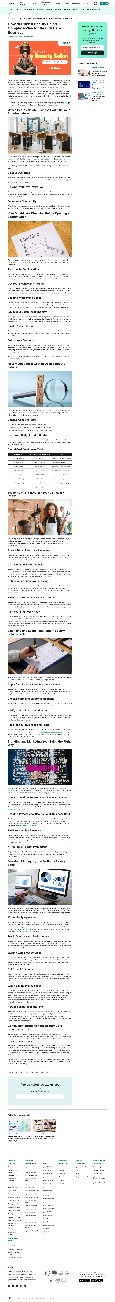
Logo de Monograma (48, 1198)
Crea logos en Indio (13, 1200)
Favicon (10, 1184)
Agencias (61, 1180)
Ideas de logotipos (30, 1163)
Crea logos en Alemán (14, 1207)
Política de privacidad (21, 1298)
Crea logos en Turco (14, 1197)
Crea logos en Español (14, 1210)
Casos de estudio (78, 9)
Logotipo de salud (30, 1194)
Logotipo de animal (30, 1209)
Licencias (51, 1298)
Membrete (11, 1175)
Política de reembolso (41, 1298)
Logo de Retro (46, 1232)
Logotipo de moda (30, 1172)
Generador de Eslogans (15, 1249)
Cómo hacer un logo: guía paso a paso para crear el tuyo (99, 86)
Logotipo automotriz (31, 1187)
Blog (15, 18)
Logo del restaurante (31, 1175)
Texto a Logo (12, 1190)
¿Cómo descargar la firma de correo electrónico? (99, 1184)
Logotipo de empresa (31, 1197)
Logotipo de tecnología (32, 1190)
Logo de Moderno (47, 1180)
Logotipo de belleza (31, 1205)
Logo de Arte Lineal (47, 1173)
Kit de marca (11, 1163)
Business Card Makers (29, 826)
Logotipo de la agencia (32, 1222)
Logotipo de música (30, 1215)
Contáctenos (97, 1163)
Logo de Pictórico (47, 1177)
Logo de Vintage (47, 1195)
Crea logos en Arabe (14, 1194)
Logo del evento (30, 1219)
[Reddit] (32, 1072)
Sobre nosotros (80, 1163)
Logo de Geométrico (48, 1208)
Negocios (67, 9)
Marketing (49, 9)
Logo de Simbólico (47, 1212)
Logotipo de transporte (32, 1231)
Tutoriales (58, 9)
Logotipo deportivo (30, 1184)
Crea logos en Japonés (15, 1229)
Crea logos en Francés (14, 1217)
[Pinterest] (42, 1072)
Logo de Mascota (47, 1183)
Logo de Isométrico (47, 1187)
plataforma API (63, 1163)
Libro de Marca (12, 1187)
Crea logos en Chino (14, 1204)
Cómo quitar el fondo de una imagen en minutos (98, 98)
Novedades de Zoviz (93, 9)
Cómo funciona (97, 1173)
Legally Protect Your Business (51, 732)
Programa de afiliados (82, 1177)
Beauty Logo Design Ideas (16, 809)
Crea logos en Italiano (14, 1220)
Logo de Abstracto (47, 1218)
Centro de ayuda (98, 1167)
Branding (40, 9)
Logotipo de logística (31, 1212)
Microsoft (62, 1183)
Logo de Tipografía (47, 1215)
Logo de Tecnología (48, 1225)
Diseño (17, 9)
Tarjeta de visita (12, 1167)
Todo (10, 9)
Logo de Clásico (47, 1222)
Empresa (61, 1170)
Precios (78, 1170)
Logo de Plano (46, 1170)
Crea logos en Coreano (15, 1214)
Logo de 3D (45, 1163)
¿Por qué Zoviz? (81, 1167)
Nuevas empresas (64, 1167)
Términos (31, 1298)
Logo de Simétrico (47, 1205)
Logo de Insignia (47, 1202)
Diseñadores (62, 1177)
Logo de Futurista (47, 1228)
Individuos (62, 1173)
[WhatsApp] (37, 1072)
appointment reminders (28, 929)
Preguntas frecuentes (99, 1170)
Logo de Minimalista (48, 1167)
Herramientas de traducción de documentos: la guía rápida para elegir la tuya (19, 1139)
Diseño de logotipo (28, 9)
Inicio (9, 18)
